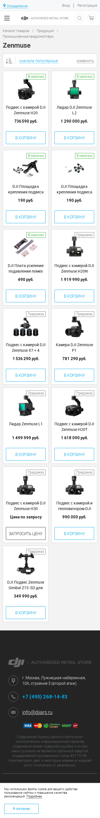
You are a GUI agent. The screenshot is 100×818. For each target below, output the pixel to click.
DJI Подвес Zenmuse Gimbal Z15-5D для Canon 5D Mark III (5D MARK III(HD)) (26, 585)
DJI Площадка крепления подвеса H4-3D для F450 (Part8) (74, 189)
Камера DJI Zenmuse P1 (74, 347)
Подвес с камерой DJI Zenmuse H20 (26, 110)
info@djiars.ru (37, 712)
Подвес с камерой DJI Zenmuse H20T (74, 426)
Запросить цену (25, 533)
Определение (17, 6)
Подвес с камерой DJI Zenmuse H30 (26, 505)
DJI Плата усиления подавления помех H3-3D (26, 268)
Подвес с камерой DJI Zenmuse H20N (74, 268)
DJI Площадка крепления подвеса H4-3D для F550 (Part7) (26, 189)
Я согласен (21, 809)
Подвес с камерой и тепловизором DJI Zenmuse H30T (74, 505)
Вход (66, 6)
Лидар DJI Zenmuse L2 (74, 110)
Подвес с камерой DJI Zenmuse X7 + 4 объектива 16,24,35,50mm (26, 347)
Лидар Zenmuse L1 (26, 423)
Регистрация (87, 6)
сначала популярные (38, 61)
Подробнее (34, 796)
